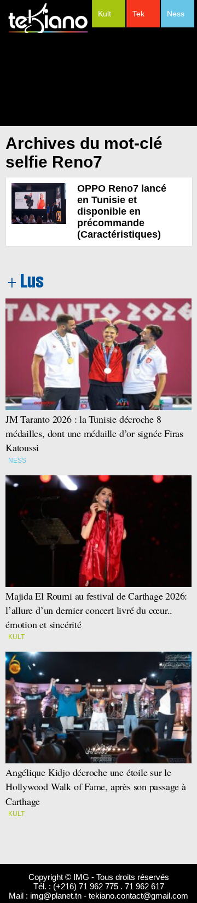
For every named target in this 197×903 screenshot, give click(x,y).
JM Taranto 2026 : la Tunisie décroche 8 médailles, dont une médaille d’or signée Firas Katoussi (94, 433)
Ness (175, 13)
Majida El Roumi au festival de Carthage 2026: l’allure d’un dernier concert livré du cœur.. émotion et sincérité (97, 610)
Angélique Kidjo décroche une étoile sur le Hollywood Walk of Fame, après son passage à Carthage (95, 786)
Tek (138, 13)
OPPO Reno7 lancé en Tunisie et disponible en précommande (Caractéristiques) (121, 211)
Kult (104, 13)
